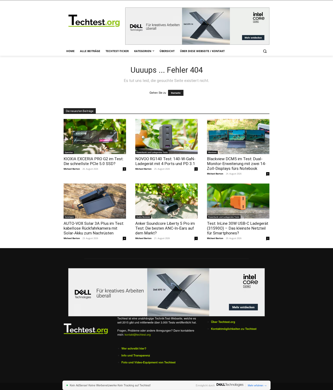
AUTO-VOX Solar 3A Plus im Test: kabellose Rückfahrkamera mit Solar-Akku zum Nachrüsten (94, 228)
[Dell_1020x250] (166, 292)
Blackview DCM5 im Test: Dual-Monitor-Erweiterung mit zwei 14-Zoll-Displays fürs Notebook (236, 164)
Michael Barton (72, 168)
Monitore (212, 152)
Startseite (176, 92)
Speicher (69, 152)
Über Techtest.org (223, 322)
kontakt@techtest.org (138, 334)
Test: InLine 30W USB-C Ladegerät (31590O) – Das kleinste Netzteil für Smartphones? (237, 228)
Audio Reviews (143, 217)
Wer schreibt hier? (133, 348)
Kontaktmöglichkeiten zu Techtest (234, 329)
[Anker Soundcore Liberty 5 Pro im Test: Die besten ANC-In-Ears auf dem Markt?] (166, 201)
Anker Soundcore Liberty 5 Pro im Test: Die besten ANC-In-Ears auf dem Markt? (165, 228)
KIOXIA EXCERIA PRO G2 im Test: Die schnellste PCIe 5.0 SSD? (93, 161)
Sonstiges (69, 217)
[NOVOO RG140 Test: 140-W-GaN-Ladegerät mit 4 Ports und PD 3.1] (166, 136)
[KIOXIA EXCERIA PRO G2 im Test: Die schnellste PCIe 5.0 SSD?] (95, 136)
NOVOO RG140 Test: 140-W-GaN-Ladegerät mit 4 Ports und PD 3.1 (165, 161)
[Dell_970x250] (197, 26)
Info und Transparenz (135, 355)
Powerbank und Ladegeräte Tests (152, 152)
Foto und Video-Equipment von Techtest (148, 362)
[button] (264, 51)
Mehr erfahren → (257, 385)
